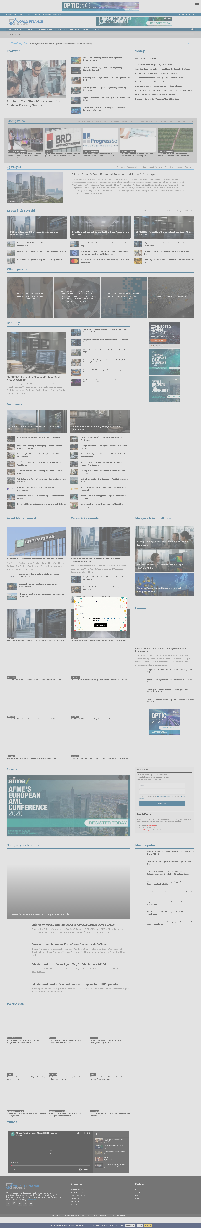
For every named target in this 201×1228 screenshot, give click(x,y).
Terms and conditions (110, 618)
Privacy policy (104, 620)
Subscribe (100, 625)
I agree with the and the (103, 619)
